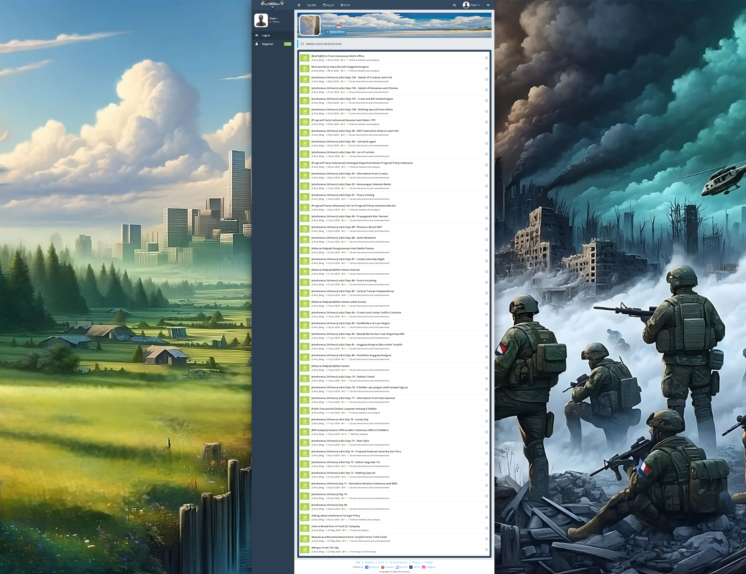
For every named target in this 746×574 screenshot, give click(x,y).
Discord (403, 566)
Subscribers (335, 31)
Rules (381, 562)
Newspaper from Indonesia (358, 26)
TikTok (416, 566)
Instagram (430, 566)
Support (369, 562)
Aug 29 (330, 5)
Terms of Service (398, 562)
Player (273, 18)
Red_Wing (328, 26)
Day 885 (311, 5)
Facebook (373, 566)
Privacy (416, 562)
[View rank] (382, 26)
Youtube (389, 566)
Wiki (358, 562)
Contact (429, 562)
